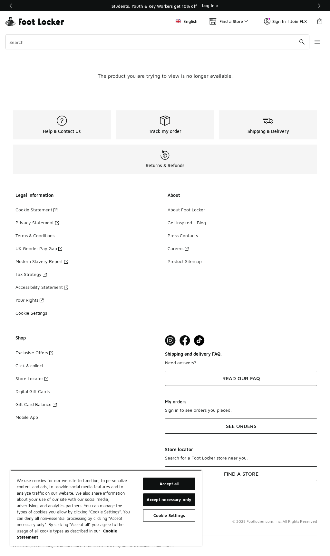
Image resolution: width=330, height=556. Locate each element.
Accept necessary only (169, 499)
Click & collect (29, 365)
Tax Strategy (28, 274)
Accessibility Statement (39, 287)
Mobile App (26, 417)
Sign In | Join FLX (289, 21)
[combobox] (157, 42)
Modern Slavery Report (39, 261)
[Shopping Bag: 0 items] (320, 21)
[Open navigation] (317, 41)
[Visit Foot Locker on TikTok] (199, 340)
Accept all (169, 483)
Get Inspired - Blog (187, 222)
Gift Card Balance (33, 404)
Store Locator (29, 378)
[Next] (319, 5)
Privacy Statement (34, 222)
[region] (165, 6)
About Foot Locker (186, 209)
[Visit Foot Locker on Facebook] (185, 340)
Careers (175, 248)
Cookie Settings (31, 313)
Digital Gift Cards (32, 391)
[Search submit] (302, 42)
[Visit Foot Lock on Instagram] (170, 340)
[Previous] (11, 5)
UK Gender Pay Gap (36, 248)
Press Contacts (183, 235)
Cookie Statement (33, 209)
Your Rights (26, 300)
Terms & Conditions (34, 235)
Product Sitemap (185, 261)
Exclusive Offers (31, 352)
